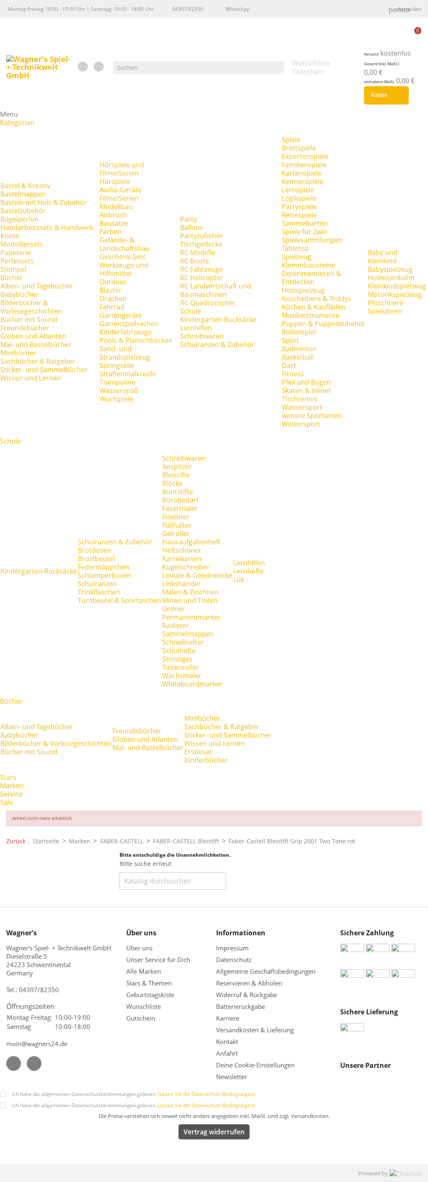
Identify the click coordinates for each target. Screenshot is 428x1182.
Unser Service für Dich (158, 959)
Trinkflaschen (99, 592)
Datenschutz (234, 959)
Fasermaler (180, 508)
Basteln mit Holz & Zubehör (43, 202)
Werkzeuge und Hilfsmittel (123, 269)
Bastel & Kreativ (25, 185)
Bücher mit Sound (28, 319)
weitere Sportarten (311, 415)
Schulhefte (179, 650)
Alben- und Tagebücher (36, 286)
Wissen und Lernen (30, 378)
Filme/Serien (119, 198)
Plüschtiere (385, 302)
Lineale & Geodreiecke (197, 575)
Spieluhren (385, 311)
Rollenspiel (299, 332)
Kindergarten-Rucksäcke (218, 319)
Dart (289, 365)
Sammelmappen (188, 633)
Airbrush (113, 215)
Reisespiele (299, 215)
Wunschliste (143, 1006)
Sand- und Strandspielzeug (124, 353)
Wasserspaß (118, 390)
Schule (190, 311)
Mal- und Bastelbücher (35, 344)
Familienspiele (304, 164)
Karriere (227, 1018)
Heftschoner (181, 550)
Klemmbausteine (308, 265)
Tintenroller (180, 667)
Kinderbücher (206, 760)
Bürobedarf (180, 500)
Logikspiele (299, 198)
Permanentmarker (191, 617)
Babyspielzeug (390, 269)
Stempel (13, 269)
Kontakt (227, 1041)
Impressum (232, 948)
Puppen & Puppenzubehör (324, 323)
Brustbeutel (96, 558)
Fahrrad (112, 306)
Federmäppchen (104, 567)
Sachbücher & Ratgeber (37, 361)
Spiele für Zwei (304, 231)
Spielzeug (296, 256)
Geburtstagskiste (150, 995)
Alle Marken (143, 971)
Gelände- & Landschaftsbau (124, 244)
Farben (110, 231)
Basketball (298, 357)
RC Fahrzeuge (201, 269)
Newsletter (231, 1076)
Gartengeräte (120, 315)
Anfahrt (227, 1053)
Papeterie (15, 252)
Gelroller (176, 533)
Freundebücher (24, 327)
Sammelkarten (305, 223)
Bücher (11, 277)
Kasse (384, 95)
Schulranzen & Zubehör (217, 344)
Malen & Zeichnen (190, 592)
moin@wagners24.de (36, 1043)
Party (188, 219)
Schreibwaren (202, 336)
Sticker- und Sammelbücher (44, 369)
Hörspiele (114, 181)
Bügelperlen (19, 219)
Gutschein (140, 1018)
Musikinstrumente (310, 315)
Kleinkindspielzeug (397, 286)
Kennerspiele (302, 181)
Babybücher (19, 294)
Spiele (291, 139)
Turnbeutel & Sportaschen (119, 600)
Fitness (293, 373)
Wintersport (301, 424)
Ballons (191, 227)
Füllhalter (177, 525)
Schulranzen (97, 583)
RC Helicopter (201, 277)
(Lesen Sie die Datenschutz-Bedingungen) (206, 1094)
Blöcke (172, 483)
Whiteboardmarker (192, 684)
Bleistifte (175, 475)
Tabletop (295, 248)
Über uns (140, 948)
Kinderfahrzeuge (125, 332)
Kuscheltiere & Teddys (316, 298)
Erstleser (198, 751)
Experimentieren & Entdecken (311, 277)
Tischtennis (300, 398)
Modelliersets (21, 244)
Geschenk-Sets (122, 256)
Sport (290, 340)
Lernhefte (248, 571)
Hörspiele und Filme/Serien (121, 169)
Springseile (116, 365)
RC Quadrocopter (207, 302)
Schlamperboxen (104, 575)
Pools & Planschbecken (136, 340)
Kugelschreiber (186, 567)
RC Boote (194, 261)
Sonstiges (177, 659)
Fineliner (175, 516)
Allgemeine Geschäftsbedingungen (266, 971)
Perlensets (17, 261)
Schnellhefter (183, 642)
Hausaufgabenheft (191, 541)
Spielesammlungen (312, 240)
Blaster (110, 290)
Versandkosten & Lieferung (255, 1030)
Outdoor (113, 281)
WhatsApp (238, 9)
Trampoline (117, 382)
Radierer (175, 625)
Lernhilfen (196, 327)
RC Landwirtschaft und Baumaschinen (215, 290)
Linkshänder (181, 583)
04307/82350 (187, 9)
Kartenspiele (301, 173)
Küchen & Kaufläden (314, 306)
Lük (238, 579)
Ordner (173, 608)
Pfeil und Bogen (306, 382)
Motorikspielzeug (395, 294)
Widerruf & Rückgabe (246, 995)
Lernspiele (298, 189)
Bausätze (113, 223)
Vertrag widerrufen (214, 1131)
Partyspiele (299, 206)
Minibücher (18, 352)
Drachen (113, 298)
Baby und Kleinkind (382, 257)
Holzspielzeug (303, 290)
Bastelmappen (23, 194)
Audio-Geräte (120, 189)
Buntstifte (177, 491)
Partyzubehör (201, 235)
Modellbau (116, 206)
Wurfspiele (116, 398)
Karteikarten (181, 558)
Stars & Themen (149, 983)
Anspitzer (177, 466)
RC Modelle (197, 252)
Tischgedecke (201, 244)
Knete (9, 235)
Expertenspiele (305, 156)
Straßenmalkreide (127, 373)
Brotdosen (94, 550)
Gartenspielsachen (129, 323)
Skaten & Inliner (306, 390)
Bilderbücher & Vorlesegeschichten (31, 307)
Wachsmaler (181, 675)
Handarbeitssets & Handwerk (46, 227)
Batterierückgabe (240, 1006)
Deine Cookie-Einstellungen (255, 1065)
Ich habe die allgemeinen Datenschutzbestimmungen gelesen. (133, 1094)
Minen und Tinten (190, 600)
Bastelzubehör (23, 210)
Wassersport (302, 407)
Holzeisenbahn (391, 277)
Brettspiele (299, 148)
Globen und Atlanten (33, 336)
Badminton (299, 348)
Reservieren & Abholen (249, 983)
